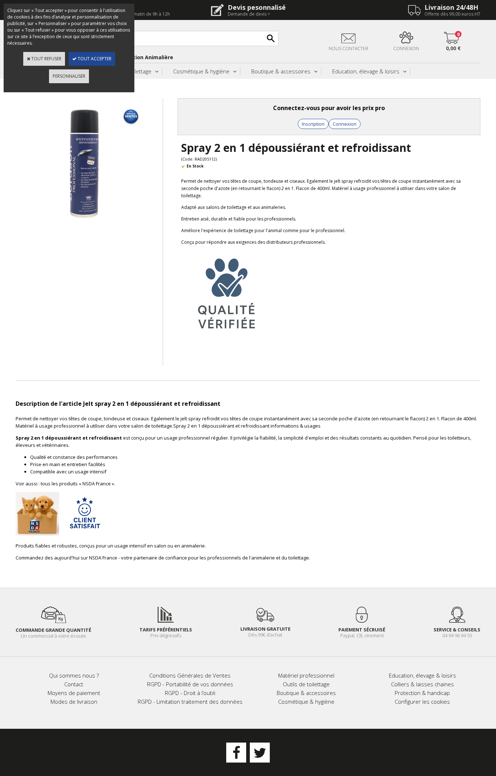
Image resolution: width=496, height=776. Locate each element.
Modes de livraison (73, 701)
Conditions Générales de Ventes (190, 675)
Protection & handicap (422, 692)
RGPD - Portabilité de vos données (190, 684)
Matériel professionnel (306, 675)
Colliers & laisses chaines (422, 684)
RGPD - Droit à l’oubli (190, 692)
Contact (73, 684)
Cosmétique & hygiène (201, 71)
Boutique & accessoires (280, 71)
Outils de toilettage (306, 684)
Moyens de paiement (74, 692)
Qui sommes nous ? (74, 675)
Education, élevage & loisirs (365, 71)
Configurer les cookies (422, 701)
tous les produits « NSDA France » (77, 483)
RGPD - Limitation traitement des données (190, 701)
